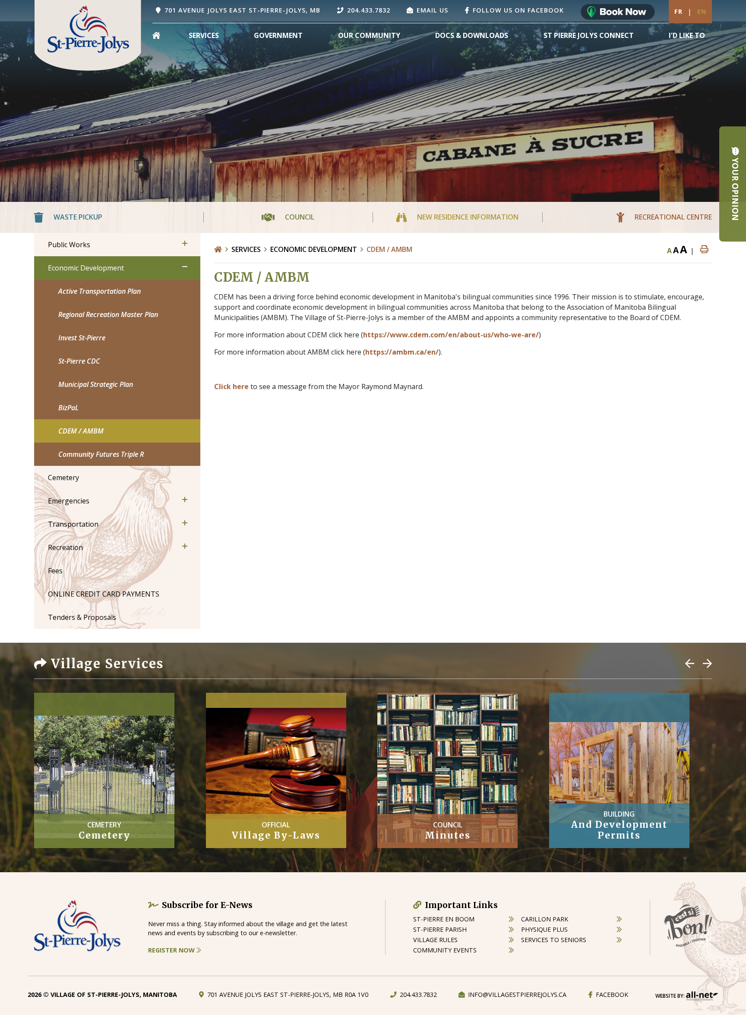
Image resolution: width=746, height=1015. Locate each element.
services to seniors (553, 940)
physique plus (544, 929)
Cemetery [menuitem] (63, 477)
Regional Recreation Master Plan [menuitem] (108, 314)
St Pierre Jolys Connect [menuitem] (589, 35)
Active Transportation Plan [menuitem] (99, 291)
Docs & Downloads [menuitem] (471, 35)
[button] (185, 243)
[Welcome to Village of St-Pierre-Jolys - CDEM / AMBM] (88, 34)
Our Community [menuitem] (369, 35)
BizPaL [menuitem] (68, 407)
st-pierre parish (440, 929)
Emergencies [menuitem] (68, 501)
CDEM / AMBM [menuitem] (81, 431)
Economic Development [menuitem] (86, 268)
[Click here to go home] (222, 249)
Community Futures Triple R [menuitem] (101, 454)
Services (246, 249)
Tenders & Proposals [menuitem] (82, 617)
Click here (231, 386)
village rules (435, 940)
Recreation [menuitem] (65, 547)
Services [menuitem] (204, 35)
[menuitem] (156, 35)
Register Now (172, 950)
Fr (678, 11)
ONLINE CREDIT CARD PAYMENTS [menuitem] (103, 594)
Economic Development (313, 249)
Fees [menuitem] (55, 570)
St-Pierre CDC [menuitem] (79, 361)
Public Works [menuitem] (69, 244)
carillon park (544, 919)
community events (445, 950)
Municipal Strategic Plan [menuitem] (95, 384)
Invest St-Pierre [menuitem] (81, 338)
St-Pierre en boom (443, 919)
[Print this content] (704, 249)
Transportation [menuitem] (73, 524)
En (701, 11)
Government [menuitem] (278, 35)
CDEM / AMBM (389, 249)
